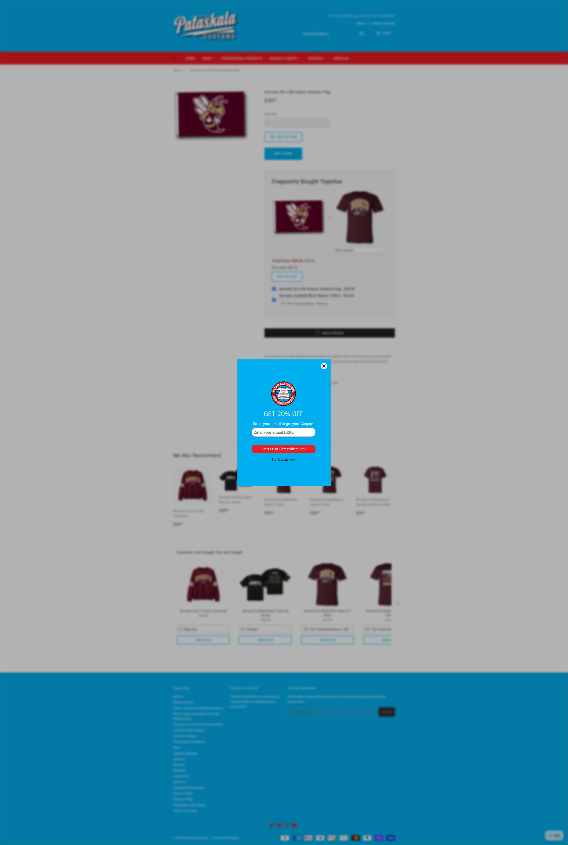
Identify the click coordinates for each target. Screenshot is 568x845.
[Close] (324, 366)
